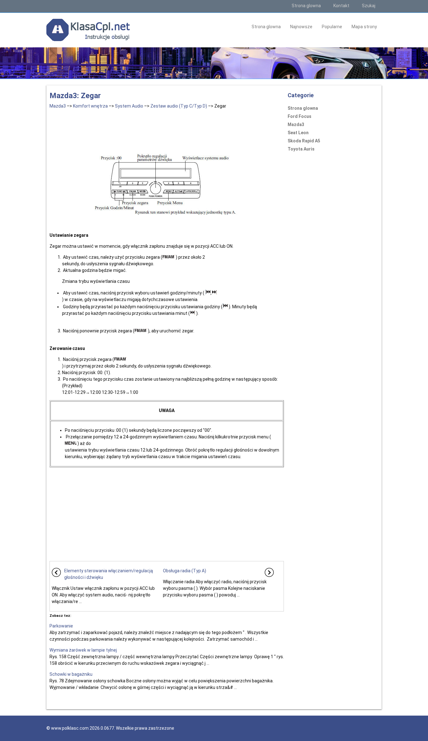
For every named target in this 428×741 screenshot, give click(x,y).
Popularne (332, 26)
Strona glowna (306, 5)
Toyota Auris (301, 148)
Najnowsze (301, 26)
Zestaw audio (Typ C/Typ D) (178, 106)
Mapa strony (364, 26)
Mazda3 (58, 106)
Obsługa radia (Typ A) (184, 570)
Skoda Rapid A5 (304, 140)
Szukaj (368, 5)
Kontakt (341, 5)
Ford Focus (299, 116)
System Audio (129, 106)
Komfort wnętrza (90, 106)
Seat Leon (298, 132)
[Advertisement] (167, 130)
